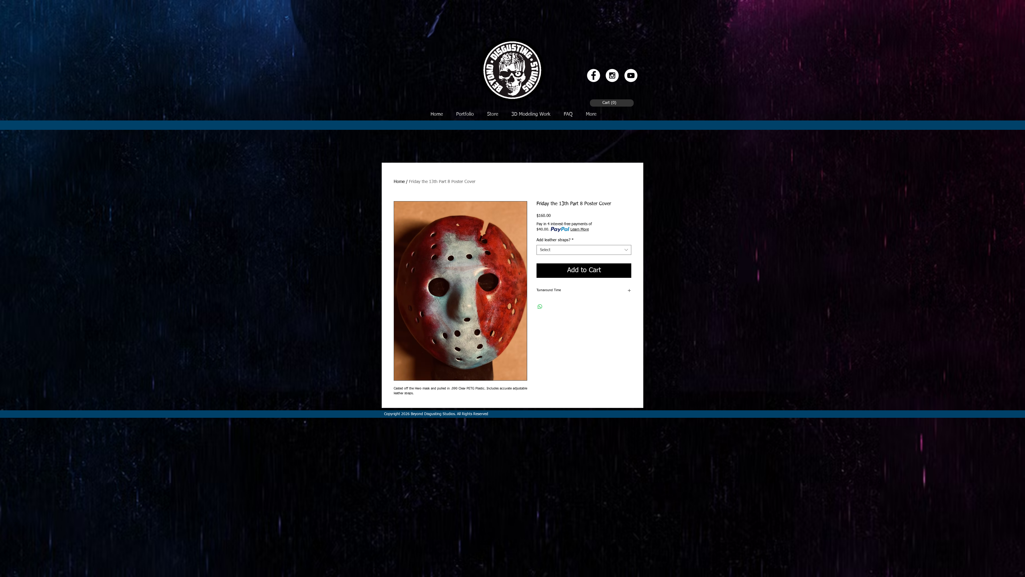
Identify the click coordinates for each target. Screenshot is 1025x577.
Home (399, 182)
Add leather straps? (555, 240)
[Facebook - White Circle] (593, 75)
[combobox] (584, 250)
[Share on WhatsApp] (540, 306)
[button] (610, 102)
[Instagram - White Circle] (612, 75)
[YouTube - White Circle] (630, 75)
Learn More (579, 229)
